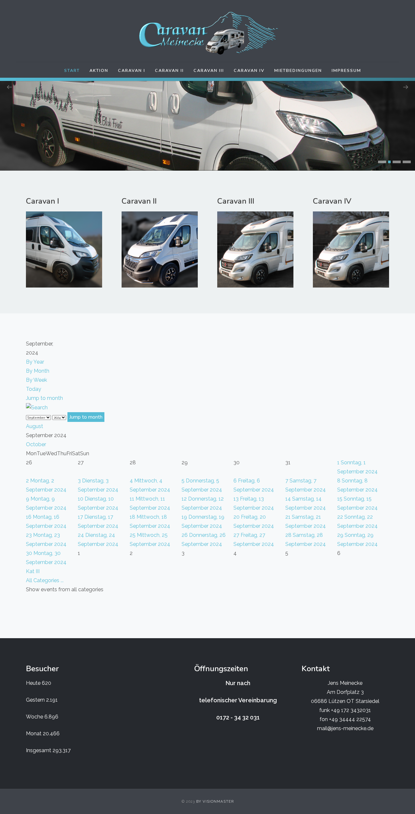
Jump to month (44, 398)
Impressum (346, 70)
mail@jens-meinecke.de (345, 728)
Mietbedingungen (298, 70)
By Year (35, 362)
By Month (37, 371)
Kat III (33, 571)
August (34, 426)
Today (33, 389)
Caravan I (131, 70)
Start (72, 70)
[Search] (37, 407)
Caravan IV (249, 70)
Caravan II (169, 70)
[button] (382, 162)
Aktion (98, 70)
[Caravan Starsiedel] (207, 33)
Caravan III (209, 70)
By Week (36, 380)
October (36, 444)
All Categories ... (45, 580)
